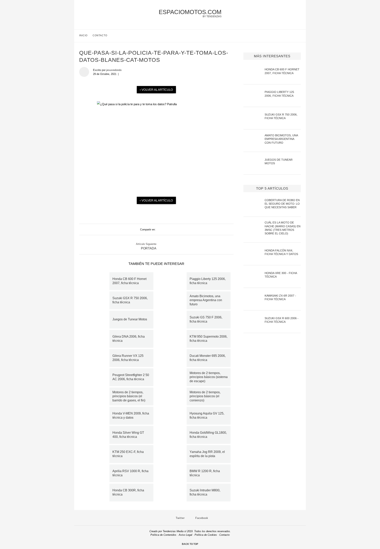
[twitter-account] (290, 36)
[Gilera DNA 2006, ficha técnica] (95, 339)
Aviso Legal (185, 534)
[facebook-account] (299, 36)
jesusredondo (114, 70)
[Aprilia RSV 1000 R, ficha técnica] (95, 473)
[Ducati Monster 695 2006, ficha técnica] (173, 358)
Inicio (83, 35)
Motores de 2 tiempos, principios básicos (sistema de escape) (209, 377)
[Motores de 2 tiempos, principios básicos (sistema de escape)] (173, 377)
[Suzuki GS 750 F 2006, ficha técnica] (173, 319)
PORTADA (148, 248)
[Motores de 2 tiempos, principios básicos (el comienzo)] (173, 396)
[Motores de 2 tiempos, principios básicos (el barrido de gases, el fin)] (95, 396)
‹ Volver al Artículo (156, 89)
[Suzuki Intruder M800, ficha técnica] (173, 492)
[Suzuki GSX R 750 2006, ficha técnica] (95, 300)
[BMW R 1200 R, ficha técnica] (173, 473)
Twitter (180, 518)
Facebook (201, 518)
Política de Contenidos (163, 534)
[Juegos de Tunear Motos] (95, 319)
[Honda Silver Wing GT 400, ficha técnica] (95, 435)
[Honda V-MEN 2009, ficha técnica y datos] (95, 416)
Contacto (100, 35)
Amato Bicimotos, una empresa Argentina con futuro (206, 300)
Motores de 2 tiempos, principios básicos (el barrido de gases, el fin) (128, 396)
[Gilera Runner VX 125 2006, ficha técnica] (95, 358)
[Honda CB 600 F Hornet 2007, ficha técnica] (95, 281)
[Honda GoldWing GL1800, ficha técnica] (173, 435)
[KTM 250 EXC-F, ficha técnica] (95, 454)
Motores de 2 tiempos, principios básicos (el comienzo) (205, 396)
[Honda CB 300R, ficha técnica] (95, 492)
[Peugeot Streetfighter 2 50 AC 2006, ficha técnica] (95, 377)
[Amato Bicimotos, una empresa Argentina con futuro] (173, 300)
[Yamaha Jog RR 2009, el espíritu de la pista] (173, 454)
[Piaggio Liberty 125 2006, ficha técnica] (173, 281)
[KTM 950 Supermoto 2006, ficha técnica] (173, 339)
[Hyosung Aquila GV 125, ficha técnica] (173, 416)
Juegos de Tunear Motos (129, 319)
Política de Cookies (206, 534)
